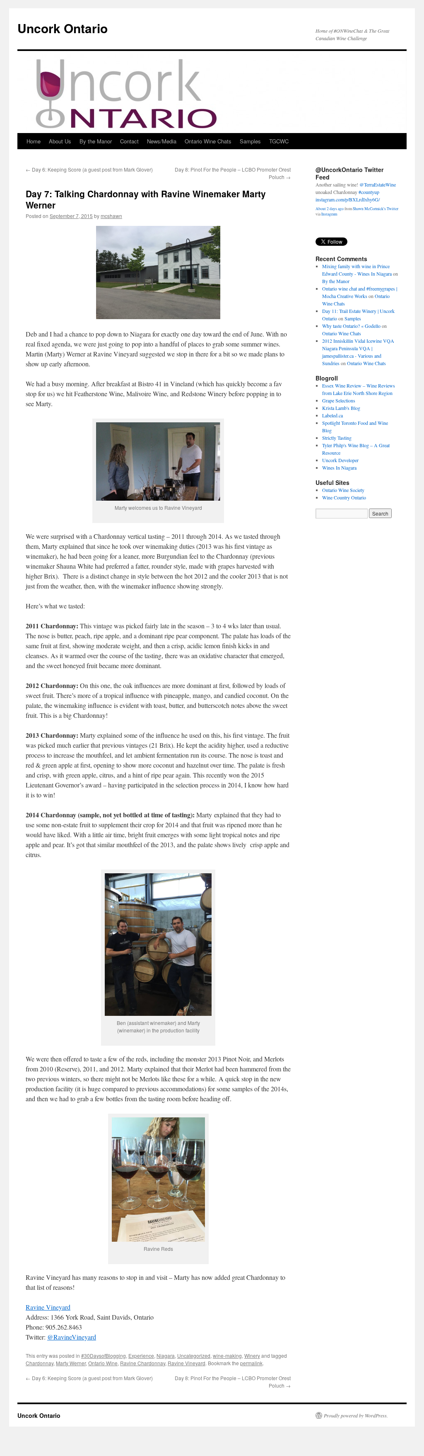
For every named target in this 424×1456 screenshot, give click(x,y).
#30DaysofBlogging (103, 1355)
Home (33, 141)
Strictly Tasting (337, 437)
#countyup (369, 191)
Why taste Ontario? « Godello (351, 325)
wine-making (227, 1355)
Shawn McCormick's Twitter (375, 208)
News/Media (161, 141)
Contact (129, 141)
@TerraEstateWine (377, 184)
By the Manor (96, 141)
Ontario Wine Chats (208, 141)
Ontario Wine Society (343, 490)
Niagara (166, 1355)
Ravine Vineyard (48, 1307)
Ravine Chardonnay (142, 1362)
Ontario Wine (103, 1362)
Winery (252, 1355)
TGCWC (279, 141)
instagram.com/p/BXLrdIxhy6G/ (348, 199)
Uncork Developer (340, 460)
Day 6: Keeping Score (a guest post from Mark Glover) (89, 169)
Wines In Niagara (339, 467)
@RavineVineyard (71, 1336)
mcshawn (111, 215)
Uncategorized (193, 1355)
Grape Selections (338, 400)
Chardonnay (39, 1362)
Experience (141, 1355)
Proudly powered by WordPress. (356, 1415)
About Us (60, 141)
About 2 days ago (330, 208)
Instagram (329, 214)
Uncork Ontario (62, 28)
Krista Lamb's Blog (341, 408)
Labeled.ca (332, 415)
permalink (251, 1362)
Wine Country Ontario (344, 497)
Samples (250, 141)
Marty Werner (71, 1362)
